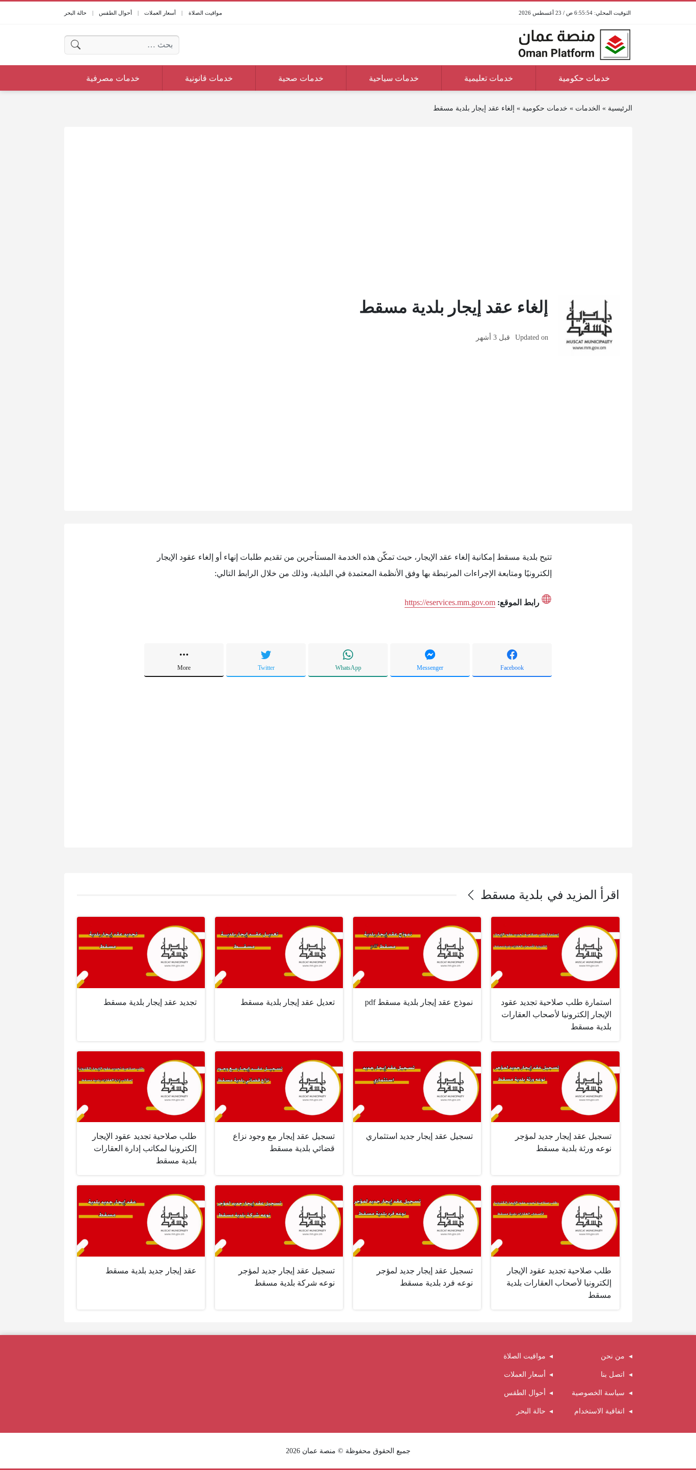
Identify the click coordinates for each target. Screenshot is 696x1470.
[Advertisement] (348, 211)
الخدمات (587, 108)
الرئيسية (620, 108)
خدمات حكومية (545, 108)
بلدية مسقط (511, 895)
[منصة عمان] (574, 45)
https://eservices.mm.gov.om (450, 602)
